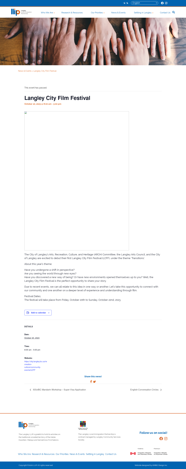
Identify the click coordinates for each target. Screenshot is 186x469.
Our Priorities (97, 12)
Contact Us (165, 12)
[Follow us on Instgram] (165, 439)
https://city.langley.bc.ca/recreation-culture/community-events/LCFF (35, 365)
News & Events (118, 12)
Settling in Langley (143, 12)
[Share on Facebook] (91, 382)
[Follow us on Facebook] (160, 439)
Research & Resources (72, 12)
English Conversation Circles (144, 389)
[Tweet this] (94, 382)
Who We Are (47, 12)
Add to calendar (38, 312)
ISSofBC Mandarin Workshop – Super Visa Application (59, 389)
